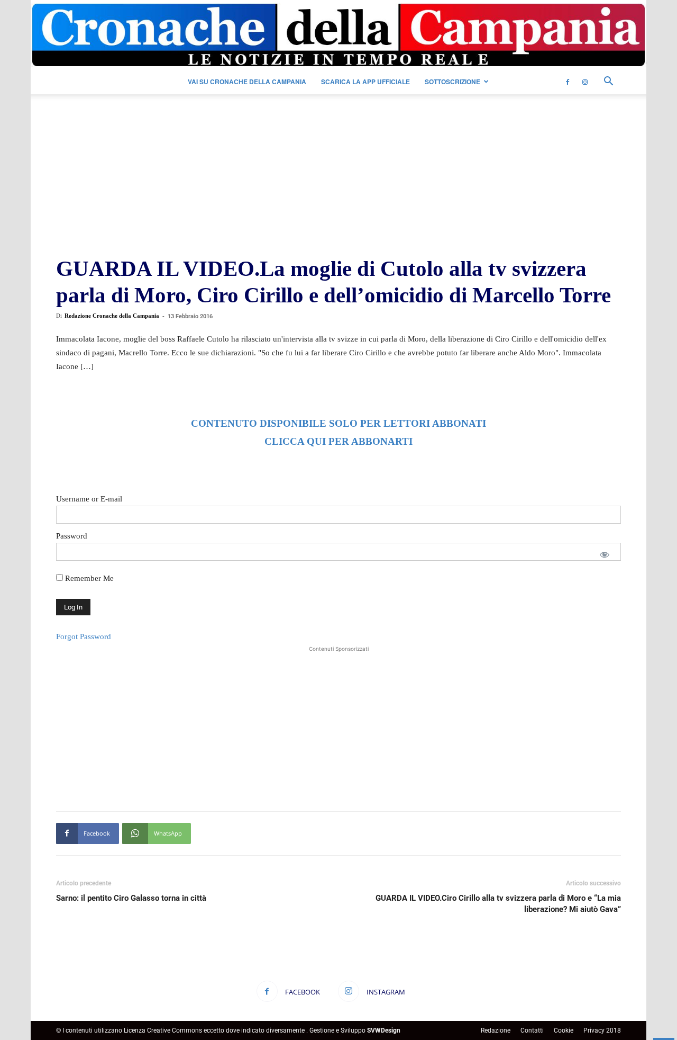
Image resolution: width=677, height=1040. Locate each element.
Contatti (532, 1030)
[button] (608, 82)
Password (71, 536)
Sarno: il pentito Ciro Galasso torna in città (131, 898)
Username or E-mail (89, 499)
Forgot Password (83, 636)
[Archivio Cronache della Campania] (338, 35)
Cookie (563, 1030)
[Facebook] (567, 81)
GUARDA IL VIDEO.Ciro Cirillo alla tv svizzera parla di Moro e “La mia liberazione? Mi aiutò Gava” (498, 903)
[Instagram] (585, 81)
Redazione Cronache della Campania (112, 315)
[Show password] (604, 554)
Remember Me (88, 578)
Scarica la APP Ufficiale (365, 81)
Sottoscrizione (452, 81)
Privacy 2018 (602, 1030)
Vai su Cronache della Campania (247, 81)
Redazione (495, 1030)
